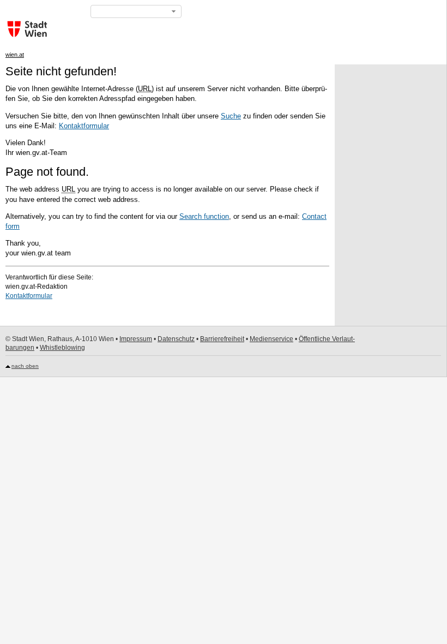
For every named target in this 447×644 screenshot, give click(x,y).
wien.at (14, 54)
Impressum (135, 339)
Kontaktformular (84, 126)
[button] (136, 11)
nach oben (25, 366)
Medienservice (271, 339)
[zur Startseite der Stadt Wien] (24, 29)
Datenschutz (176, 339)
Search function (204, 216)
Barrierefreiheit (222, 339)
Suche (231, 116)
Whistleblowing (62, 347)
